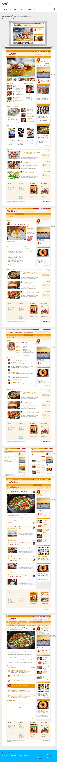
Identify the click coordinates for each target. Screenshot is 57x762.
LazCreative (5, 3)
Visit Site (53, 15)
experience (14, 4)
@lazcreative (49, 755)
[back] (54, 9)
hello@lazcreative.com (50, 4)
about (19, 4)
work (9, 4)
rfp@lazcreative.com (5, 756)
